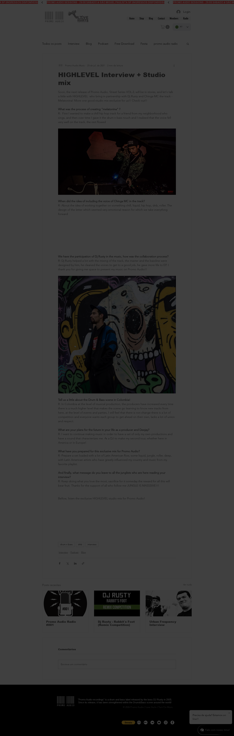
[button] (162, 323)
